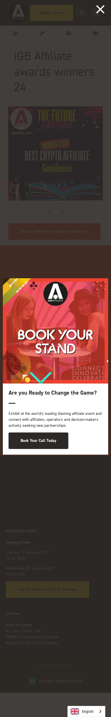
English (88, 711)
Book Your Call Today (38, 440)
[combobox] (86, 711)
